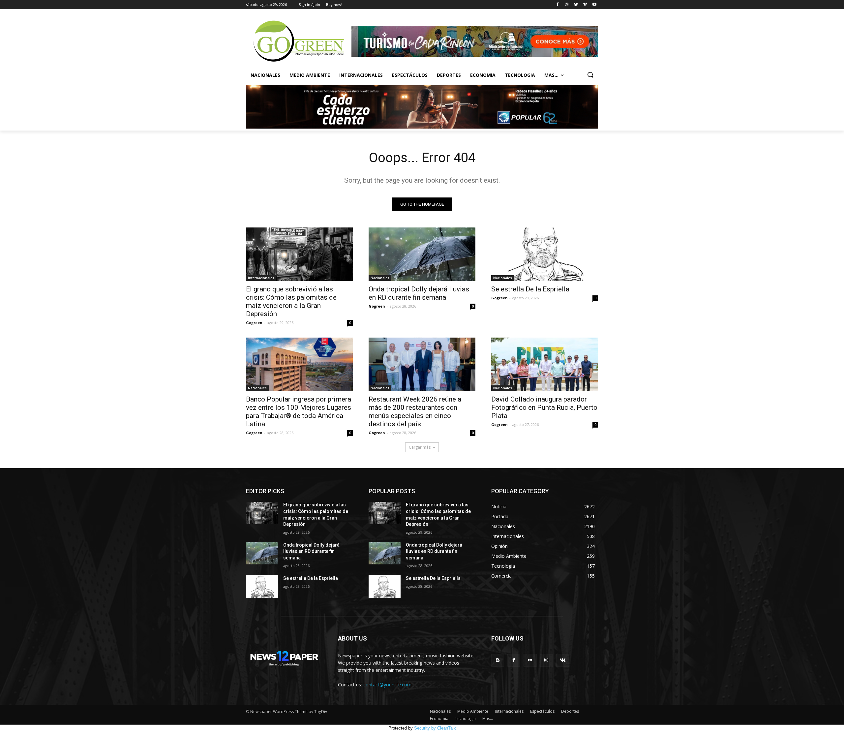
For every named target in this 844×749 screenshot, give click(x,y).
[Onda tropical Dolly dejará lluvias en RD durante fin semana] (422, 254)
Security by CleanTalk (435, 728)
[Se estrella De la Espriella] (544, 254)
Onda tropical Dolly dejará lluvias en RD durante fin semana (419, 293)
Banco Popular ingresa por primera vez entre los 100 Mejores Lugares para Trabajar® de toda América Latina (298, 411)
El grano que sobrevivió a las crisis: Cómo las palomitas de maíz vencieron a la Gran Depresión (291, 301)
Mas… (487, 718)
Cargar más (420, 447)
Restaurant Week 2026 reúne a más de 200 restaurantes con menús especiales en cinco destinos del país (415, 411)
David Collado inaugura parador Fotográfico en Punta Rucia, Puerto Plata (544, 407)
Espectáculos (410, 75)
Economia (483, 75)
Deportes (449, 75)
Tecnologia (520, 75)
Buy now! (334, 4)
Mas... (551, 75)
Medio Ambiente (309, 75)
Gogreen (254, 322)
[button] (590, 75)
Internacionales (361, 75)
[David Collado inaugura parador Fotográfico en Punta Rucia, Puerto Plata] (544, 364)
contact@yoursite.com (387, 684)
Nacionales (265, 75)
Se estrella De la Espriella (530, 289)
